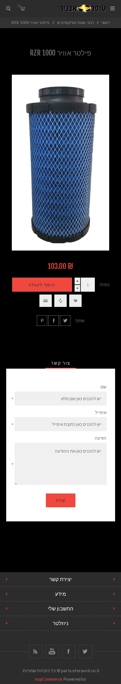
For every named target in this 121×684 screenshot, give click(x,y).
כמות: (104, 284)
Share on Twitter (65, 320)
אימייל (100, 412)
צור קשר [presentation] (60, 363)
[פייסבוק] (68, 651)
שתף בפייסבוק (53, 320)
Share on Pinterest (42, 320)
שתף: (80, 320)
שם (103, 386)
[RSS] (35, 651)
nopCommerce (48, 678)
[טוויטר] (85, 651)
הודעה (101, 438)
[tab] (60, 363)
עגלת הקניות (19, 6)
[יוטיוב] (52, 651)
